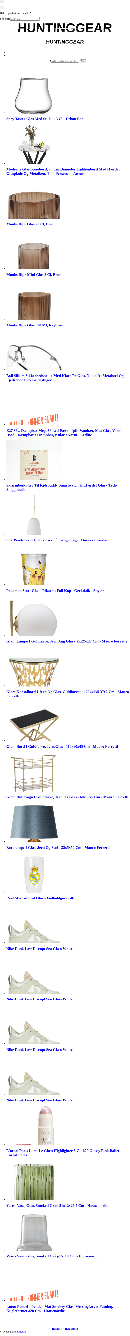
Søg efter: (5, 18)
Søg (83, 61)
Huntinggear (19, 1331)
